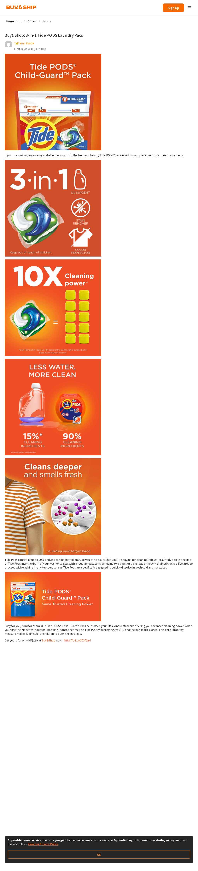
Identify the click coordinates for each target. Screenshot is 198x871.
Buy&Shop (48, 640)
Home (10, 21)
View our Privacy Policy (43, 844)
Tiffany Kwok (24, 43)
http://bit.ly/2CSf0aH (77, 640)
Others (32, 21)
